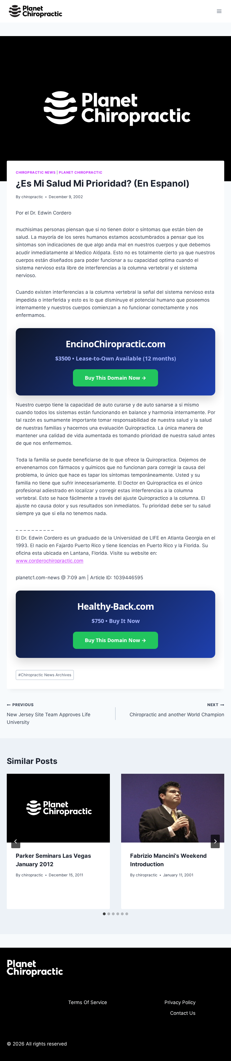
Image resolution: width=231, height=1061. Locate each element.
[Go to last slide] (15, 841)
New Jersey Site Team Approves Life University (48, 713)
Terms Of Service (87, 1002)
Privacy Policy (180, 1002)
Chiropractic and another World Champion (177, 709)
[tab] (104, 913)
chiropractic (32, 196)
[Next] (215, 841)
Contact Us (183, 1013)
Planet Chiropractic (80, 172)
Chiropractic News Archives (44, 675)
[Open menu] (219, 11)
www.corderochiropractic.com (49, 560)
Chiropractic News (35, 172)
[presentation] (58, 808)
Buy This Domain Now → (115, 377)
